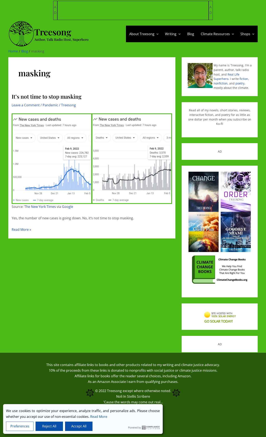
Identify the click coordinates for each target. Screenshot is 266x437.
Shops (245, 34)
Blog (190, 34)
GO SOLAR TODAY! (218, 321)
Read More (98, 416)
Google (67, 206)
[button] (156, 34)
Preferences (19, 426)
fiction (244, 79)
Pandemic (50, 105)
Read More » (21, 229)
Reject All (49, 426)
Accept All (78, 426)
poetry (239, 83)
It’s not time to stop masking (46, 96)
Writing (170, 34)
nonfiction (221, 83)
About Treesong (141, 34)
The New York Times (40, 206)
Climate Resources (215, 34)
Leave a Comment (26, 105)
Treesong (114, 391)
